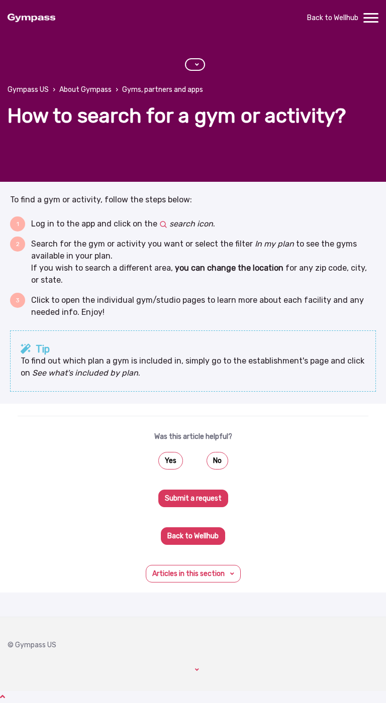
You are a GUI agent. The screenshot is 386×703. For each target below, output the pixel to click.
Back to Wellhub (332, 18)
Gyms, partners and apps (162, 89)
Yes (170, 460)
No (217, 460)
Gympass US (28, 89)
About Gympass (85, 89)
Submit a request (193, 498)
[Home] (31, 18)
